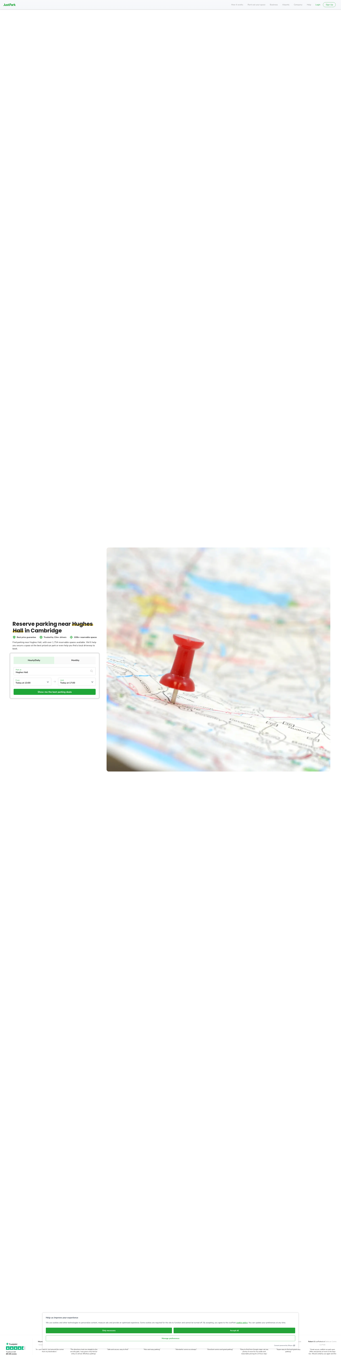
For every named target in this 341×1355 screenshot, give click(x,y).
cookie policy (242, 1322)
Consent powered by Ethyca (283, 1345)
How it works (237, 4)
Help (309, 4)
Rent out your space (256, 4)
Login (317, 4)
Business (274, 4)
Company (298, 4)
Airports (285, 4)
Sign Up (329, 4)
